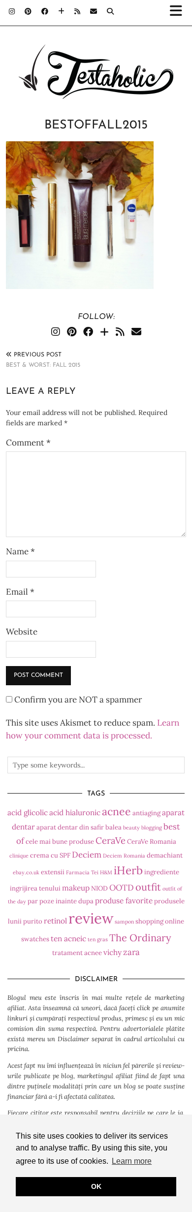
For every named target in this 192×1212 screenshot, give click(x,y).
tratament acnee (77, 953)
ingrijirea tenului (35, 888)
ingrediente (161, 872)
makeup (76, 888)
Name (20, 551)
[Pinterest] (28, 12)
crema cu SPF (50, 855)
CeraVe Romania (151, 841)
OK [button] (96, 1186)
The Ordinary (140, 937)
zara (131, 952)
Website (21, 631)
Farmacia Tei (82, 872)
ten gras (98, 939)
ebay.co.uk (26, 872)
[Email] (93, 12)
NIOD (99, 888)
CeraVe (111, 840)
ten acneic (68, 938)
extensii (52, 872)
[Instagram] (12, 12)
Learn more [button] (132, 1161)
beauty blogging (142, 827)
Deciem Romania (124, 855)
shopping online (159, 921)
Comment (28, 442)
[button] (179, 12)
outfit (148, 887)
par (33, 901)
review (90, 918)
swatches (35, 939)
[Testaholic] (96, 56)
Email (20, 591)
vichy (112, 952)
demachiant (165, 855)
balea (113, 827)
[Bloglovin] (61, 12)
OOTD (121, 887)
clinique (19, 855)
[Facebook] (44, 12)
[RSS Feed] (77, 12)
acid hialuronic (74, 812)
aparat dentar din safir (70, 827)
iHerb (128, 870)
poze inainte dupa (66, 901)
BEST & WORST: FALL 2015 (43, 360)
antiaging (146, 813)
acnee (116, 811)
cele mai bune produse (60, 841)
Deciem (86, 854)
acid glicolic (27, 812)
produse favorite (124, 900)
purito (32, 921)
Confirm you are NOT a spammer (77, 699)
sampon (124, 921)
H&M (106, 872)
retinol (55, 920)
